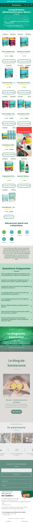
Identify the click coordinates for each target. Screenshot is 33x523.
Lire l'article (16, 411)
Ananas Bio (9, 255)
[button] (8, 53)
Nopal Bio (27, 253)
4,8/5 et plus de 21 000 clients (16, 1)
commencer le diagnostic (16, 347)
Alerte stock (9, 216)
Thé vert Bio (20, 253)
